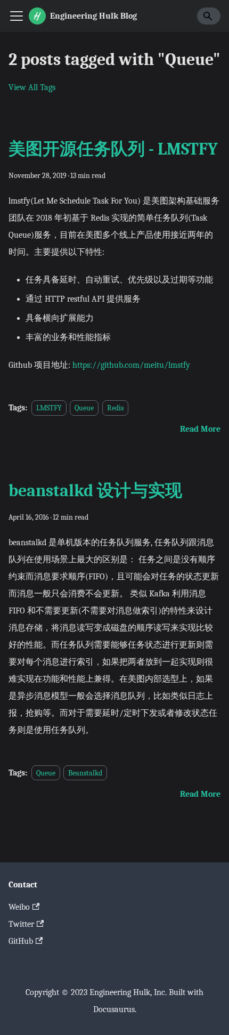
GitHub (21, 941)
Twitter (21, 924)
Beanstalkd (85, 773)
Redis (115, 408)
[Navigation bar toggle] (16, 16)
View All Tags (32, 87)
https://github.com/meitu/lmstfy (131, 365)
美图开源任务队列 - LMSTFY (113, 149)
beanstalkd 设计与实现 (95, 490)
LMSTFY (49, 408)
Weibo (19, 907)
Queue (84, 408)
